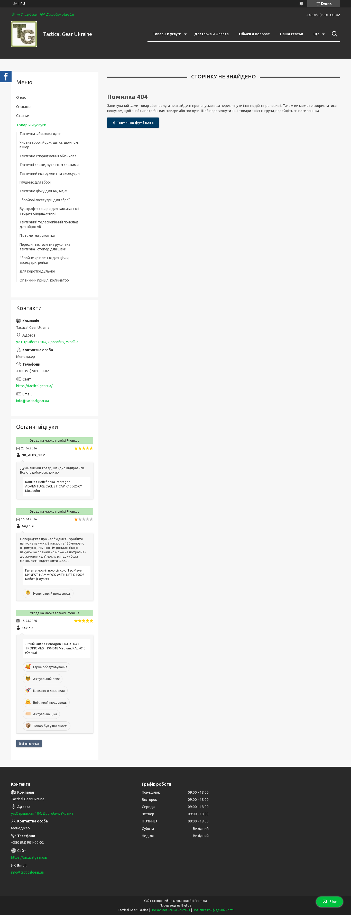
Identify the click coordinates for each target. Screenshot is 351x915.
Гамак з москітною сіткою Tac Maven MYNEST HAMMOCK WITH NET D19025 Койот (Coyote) (55, 574)
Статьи (22, 115)
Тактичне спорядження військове (48, 156)
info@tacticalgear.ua (32, 401)
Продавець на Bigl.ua (175, 905)
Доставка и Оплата (211, 34)
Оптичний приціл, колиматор (44, 280)
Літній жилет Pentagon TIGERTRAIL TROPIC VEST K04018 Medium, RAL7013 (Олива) (55, 648)
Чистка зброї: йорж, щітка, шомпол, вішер (49, 144)
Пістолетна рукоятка (37, 235)
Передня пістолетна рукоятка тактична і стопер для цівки (45, 246)
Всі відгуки (29, 743)
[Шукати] (333, 33)
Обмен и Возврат (254, 34)
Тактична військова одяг (40, 134)
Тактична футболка (135, 122)
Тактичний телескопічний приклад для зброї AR (49, 224)
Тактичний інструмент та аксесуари (50, 173)
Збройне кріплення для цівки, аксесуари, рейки (44, 260)
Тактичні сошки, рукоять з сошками (49, 165)
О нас (21, 97)
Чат (333, 902)
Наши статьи (291, 34)
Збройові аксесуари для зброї (45, 200)
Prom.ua (201, 900)
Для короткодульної (37, 271)
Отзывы (23, 106)
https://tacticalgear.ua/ (34, 386)
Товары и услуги (167, 34)
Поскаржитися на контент (170, 910)
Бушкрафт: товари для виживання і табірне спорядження (49, 211)
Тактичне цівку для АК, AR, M (44, 191)
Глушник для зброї (35, 182)
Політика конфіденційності (213, 910)
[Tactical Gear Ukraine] (24, 34)
